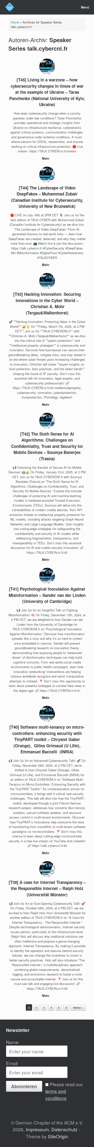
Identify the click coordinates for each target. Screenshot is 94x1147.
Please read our (64, 1091)
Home (15, 22)
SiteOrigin (58, 1136)
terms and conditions (56, 1094)
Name (12, 1042)
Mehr (46, 158)
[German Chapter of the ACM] (9, 7)
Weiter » (78, 1007)
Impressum (37, 1129)
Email (12, 1063)
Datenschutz (64, 1129)
